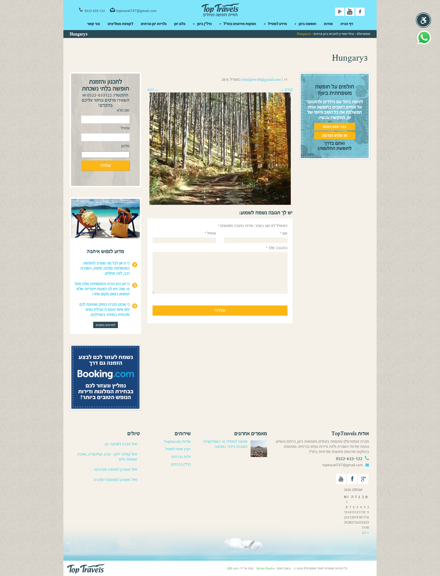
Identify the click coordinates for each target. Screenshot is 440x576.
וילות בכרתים (181, 457)
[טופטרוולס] (220, 10)
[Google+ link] (339, 12)
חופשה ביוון (307, 24)
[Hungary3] (220, 148)
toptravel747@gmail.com (136, 11)
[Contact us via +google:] (363, 479)
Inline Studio (266, 568)
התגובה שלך (276, 248)
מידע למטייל (277, 24)
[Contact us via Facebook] (352, 479)
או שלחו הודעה (334, 135)
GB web (232, 568)
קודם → (286, 90)
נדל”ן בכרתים (181, 464)
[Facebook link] (360, 12)
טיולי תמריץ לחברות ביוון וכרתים (334, 34)
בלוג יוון (179, 24)
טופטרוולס (363, 34)
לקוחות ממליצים (120, 24)
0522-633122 (99, 95)
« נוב (365, 532)
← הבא (153, 90)
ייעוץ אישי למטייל (178, 449)
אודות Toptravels (177, 441)
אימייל (210, 233)
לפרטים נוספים (105, 325)
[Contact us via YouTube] (341, 479)
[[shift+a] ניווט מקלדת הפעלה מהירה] (423, 20)
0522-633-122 (95, 11)
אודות (328, 24)
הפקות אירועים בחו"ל (240, 24)
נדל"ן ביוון (204, 24)
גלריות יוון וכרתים (154, 24)
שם (283, 233)
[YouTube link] (349, 12)
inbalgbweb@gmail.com (261, 79)
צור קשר (93, 24)
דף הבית (346, 24)
